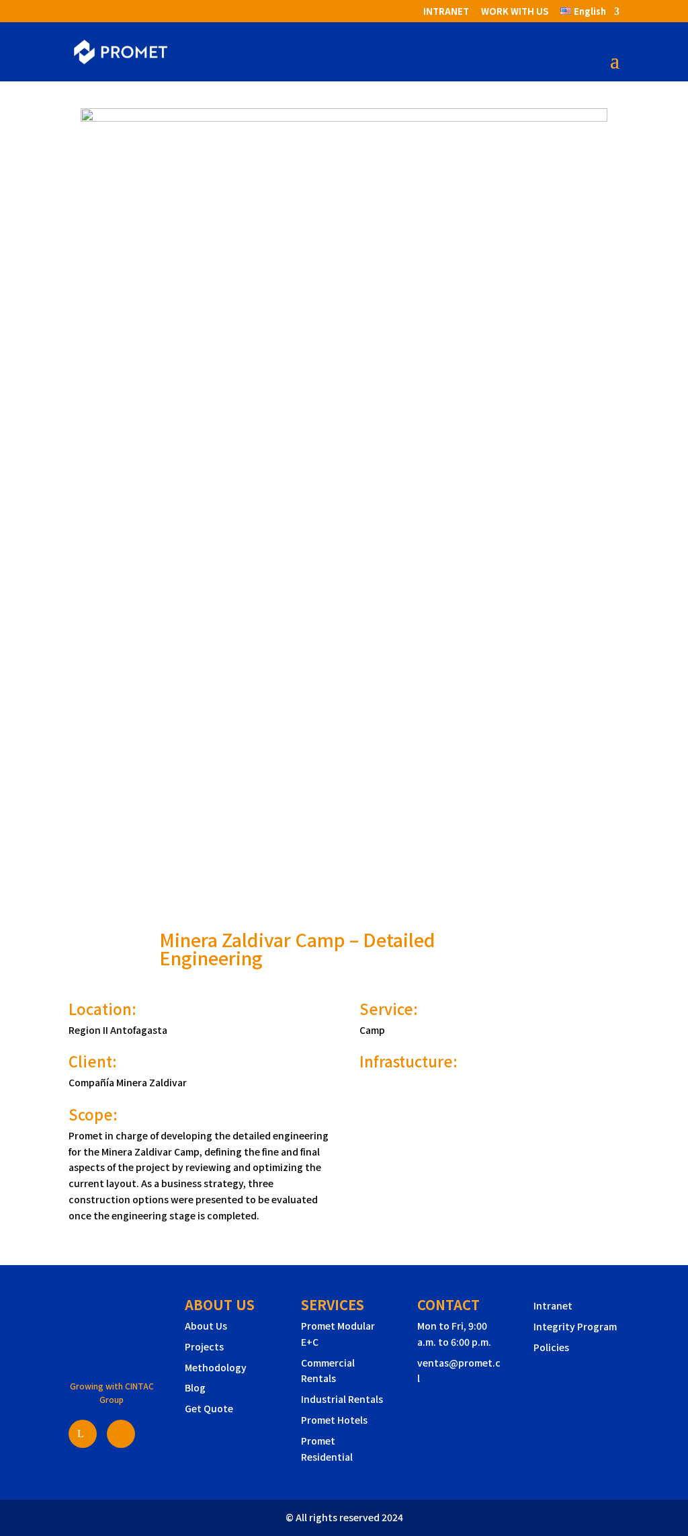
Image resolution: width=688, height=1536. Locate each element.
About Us (206, 1325)
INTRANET (446, 12)
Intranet (552, 1305)
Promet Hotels (334, 1419)
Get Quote (209, 1408)
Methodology (216, 1367)
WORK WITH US (514, 12)
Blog (195, 1387)
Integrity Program (575, 1326)
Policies (551, 1347)
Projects (204, 1346)
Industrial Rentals (342, 1399)
